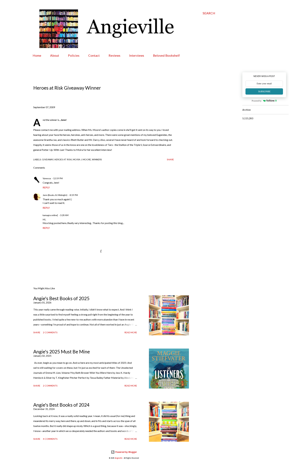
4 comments (50, 439)
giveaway (47, 159)
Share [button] (170, 159)
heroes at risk (63, 159)
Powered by (257, 101)
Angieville (118, 458)
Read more (130, 332)
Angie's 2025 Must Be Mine (61, 351)
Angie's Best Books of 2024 (61, 405)
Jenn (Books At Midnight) (55, 195)
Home (37, 55)
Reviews (114, 55)
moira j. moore (82, 159)
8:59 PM (74, 195)
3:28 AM (64, 215)
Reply (46, 187)
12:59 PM (58, 178)
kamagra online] (50, 215)
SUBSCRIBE (264, 91)
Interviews (136, 55)
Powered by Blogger (126, 451)
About (54, 55)
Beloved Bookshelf (166, 55)
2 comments (50, 332)
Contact (94, 55)
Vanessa (47, 178)
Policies (73, 55)
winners (97, 159)
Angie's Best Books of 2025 (61, 298)
